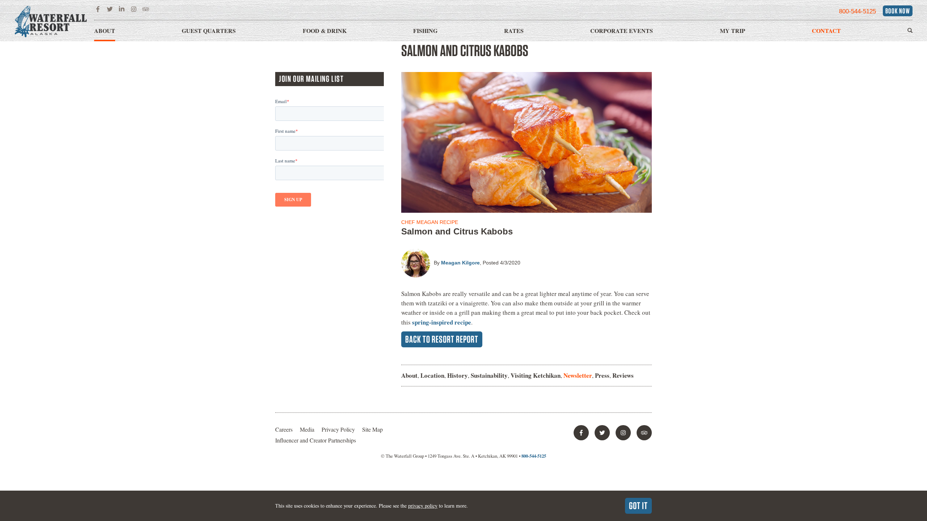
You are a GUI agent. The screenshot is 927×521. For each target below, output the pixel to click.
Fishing (425, 30)
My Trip (732, 30)
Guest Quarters (209, 30)
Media (307, 429)
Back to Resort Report (441, 339)
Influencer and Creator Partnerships (315, 440)
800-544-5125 (857, 11)
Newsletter (577, 375)
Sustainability (489, 375)
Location (432, 375)
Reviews (623, 375)
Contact (826, 30)
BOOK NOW (897, 11)
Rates (514, 30)
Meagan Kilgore (460, 263)
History (457, 375)
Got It (638, 505)
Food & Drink (325, 30)
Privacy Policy (338, 429)
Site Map (372, 429)
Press (602, 375)
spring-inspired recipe (441, 322)
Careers (284, 429)
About (104, 30)
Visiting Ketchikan (536, 375)
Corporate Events (621, 30)
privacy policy (422, 505)
